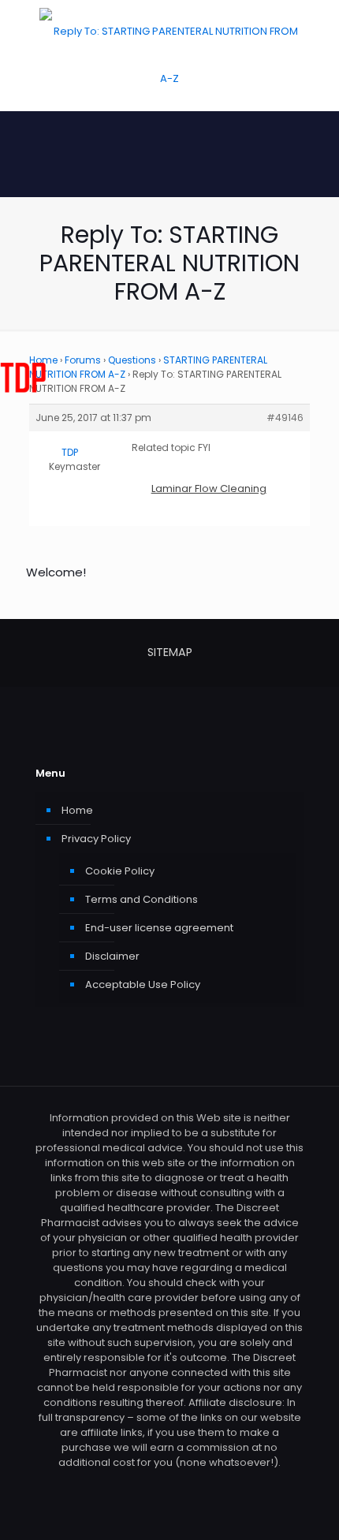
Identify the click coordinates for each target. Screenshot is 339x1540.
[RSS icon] (170, 1484)
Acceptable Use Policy (142, 984)
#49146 (285, 417)
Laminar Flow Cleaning (208, 488)
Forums (83, 360)
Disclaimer (112, 956)
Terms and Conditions (141, 899)
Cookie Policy (120, 870)
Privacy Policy (96, 838)
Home (77, 810)
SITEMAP (169, 652)
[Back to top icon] (306, 1507)
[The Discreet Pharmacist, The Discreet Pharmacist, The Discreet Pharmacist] (169, 55)
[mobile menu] (317, 31)
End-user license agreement (159, 927)
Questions (132, 360)
